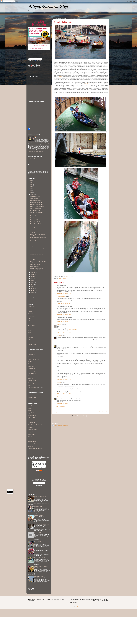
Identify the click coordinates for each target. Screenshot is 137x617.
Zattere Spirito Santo (35, 196)
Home (29, 13)
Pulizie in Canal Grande (39, 557)
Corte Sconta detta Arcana (36, 256)
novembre (33, 272)
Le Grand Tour (31, 408)
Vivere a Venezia (62, 278)
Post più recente (58, 412)
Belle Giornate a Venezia (36, 244)
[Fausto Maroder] (29, 129)
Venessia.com (31, 395)
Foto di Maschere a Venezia (40, 549)
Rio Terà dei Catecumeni (36, 202)
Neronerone (30, 436)
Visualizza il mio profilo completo (35, 151)
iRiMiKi (59, 335)
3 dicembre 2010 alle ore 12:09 (64, 332)
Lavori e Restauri (32, 323)
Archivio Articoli (35, 13)
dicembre (33, 194)
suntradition (30, 446)
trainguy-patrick (31, 422)
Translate (39, 60)
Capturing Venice (32, 380)
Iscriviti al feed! (31, 158)
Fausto (58, 344)
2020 (30, 180)
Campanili (30, 311)
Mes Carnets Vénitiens (33, 352)
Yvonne (59, 382)
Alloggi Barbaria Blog (48, 6)
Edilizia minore (31, 316)
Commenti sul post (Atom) (83, 416)
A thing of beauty (32, 432)
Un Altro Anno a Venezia (35, 200)
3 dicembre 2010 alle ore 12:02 (64, 321)
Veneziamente (31, 356)
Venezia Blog (31, 383)
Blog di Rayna (31, 405)
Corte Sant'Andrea (34, 217)
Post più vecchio (103, 412)
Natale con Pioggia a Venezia (37, 206)
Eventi (29, 318)
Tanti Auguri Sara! (34, 227)
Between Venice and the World (35, 448)
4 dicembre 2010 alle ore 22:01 (64, 403)
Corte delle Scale (38, 506)
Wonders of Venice (38, 532)
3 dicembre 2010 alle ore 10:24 (64, 293)
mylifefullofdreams (32, 415)
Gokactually (30, 427)
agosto (32, 278)
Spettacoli (30, 341)
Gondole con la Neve (35, 210)
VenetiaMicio (31, 366)
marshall (59, 324)
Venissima (30, 364)
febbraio (33, 290)
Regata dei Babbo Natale (36, 221)
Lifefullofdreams (61, 296)
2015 (30, 183)
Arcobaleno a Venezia (39, 576)
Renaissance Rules (32, 429)
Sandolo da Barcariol (35, 264)
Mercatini (30, 330)
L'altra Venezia (31, 354)
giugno (32, 282)
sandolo (60, 76)
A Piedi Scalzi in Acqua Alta (36, 254)
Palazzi (29, 334)
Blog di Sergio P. (31, 413)
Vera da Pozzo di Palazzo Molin (41, 524)
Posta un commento (60, 406)
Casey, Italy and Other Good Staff (35, 424)
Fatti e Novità (31, 320)
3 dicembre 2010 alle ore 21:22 (64, 341)
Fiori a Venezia (37, 541)
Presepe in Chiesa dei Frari (36, 204)
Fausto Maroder (34, 387)
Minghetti (30, 410)
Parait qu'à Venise (32, 373)
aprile (32, 286)
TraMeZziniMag (31, 371)
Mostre (29, 332)
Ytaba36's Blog (31, 417)
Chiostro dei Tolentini (35, 252)
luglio (32, 280)
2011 (30, 191)
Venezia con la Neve (35, 219)
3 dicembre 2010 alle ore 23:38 (64, 379)
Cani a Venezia (33, 250)
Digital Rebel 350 (32, 441)
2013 (30, 186)
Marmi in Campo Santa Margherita (38, 248)
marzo (32, 288)
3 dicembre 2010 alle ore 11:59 (64, 314)
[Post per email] (71, 276)
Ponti (29, 339)
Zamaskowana (31, 434)
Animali (29, 309)
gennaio (33, 292)
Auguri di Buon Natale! (35, 208)
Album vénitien (31, 368)
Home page (80, 412)
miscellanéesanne (32, 420)
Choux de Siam (31, 439)
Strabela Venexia (32, 397)
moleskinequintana (32, 443)
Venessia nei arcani (32, 375)
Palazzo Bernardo (34, 266)
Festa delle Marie (73, 329)
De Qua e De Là (31, 385)
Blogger (77, 606)
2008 (30, 297)
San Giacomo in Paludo (90, 83)
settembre (33, 276)
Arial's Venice (31, 378)
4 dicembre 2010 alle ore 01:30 (64, 393)
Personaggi (30, 337)
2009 (30, 295)
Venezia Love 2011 (34, 198)
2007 (30, 299)
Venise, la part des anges (33, 359)
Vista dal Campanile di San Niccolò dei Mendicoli (36, 269)
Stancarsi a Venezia (35, 229)
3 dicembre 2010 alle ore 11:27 (64, 303)
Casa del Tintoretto (38, 515)
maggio (32, 284)
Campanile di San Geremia (36, 246)
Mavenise (30, 361)
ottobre (32, 274)
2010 (30, 193)
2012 (30, 189)
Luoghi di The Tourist (35, 215)
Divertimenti (30, 313)
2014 (30, 185)
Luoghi (29, 327)
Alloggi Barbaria (31, 306)
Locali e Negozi (31, 325)
